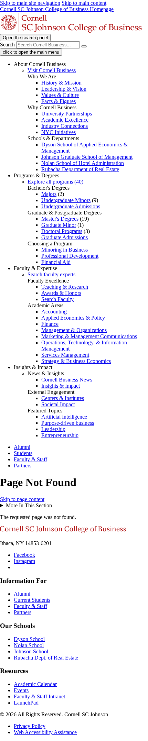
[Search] (84, 46)
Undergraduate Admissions (70, 206)
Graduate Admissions (64, 237)
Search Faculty (57, 299)
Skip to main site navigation (30, 3)
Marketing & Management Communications (89, 336)
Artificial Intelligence (64, 417)
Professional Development (69, 256)
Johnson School (31, 651)
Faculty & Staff (30, 459)
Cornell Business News (66, 380)
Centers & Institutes (62, 398)
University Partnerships (66, 114)
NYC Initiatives (58, 132)
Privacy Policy (29, 726)
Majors (48, 194)
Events (21, 690)
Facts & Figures (58, 101)
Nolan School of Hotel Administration (82, 163)
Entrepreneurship (59, 435)
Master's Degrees (59, 219)
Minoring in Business (64, 250)
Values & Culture (60, 95)
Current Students (32, 600)
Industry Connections (64, 126)
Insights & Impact (60, 386)
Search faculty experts (51, 274)
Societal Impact (58, 404)
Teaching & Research (64, 287)
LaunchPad (26, 703)
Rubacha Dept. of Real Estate (46, 658)
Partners (22, 465)
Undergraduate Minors (66, 200)
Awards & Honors (61, 293)
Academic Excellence (64, 120)
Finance (50, 324)
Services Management (65, 355)
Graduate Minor (58, 225)
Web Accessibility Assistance (45, 732)
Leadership (53, 429)
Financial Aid (56, 262)
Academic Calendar (35, 684)
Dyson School (29, 639)
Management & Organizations (74, 330)
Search (7, 44)
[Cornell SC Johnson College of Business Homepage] (63, 531)
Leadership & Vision (63, 89)
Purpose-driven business (67, 423)
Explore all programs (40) (55, 182)
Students (23, 453)
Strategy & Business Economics (76, 361)
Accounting (54, 311)
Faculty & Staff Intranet (39, 696)
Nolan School (29, 645)
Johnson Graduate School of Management (87, 157)
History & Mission (61, 83)
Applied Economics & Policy (73, 318)
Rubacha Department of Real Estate (80, 169)
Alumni (22, 447)
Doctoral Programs (61, 231)
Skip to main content (84, 3)
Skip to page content (22, 499)
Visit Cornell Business (52, 70)
